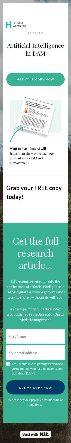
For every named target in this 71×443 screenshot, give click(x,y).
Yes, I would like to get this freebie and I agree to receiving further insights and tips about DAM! (38, 368)
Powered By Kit (35, 434)
